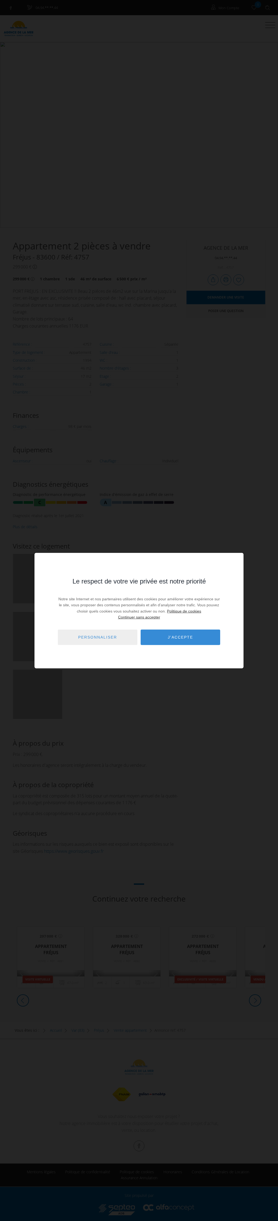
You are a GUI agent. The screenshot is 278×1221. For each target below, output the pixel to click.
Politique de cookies (184, 611)
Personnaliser (97, 637)
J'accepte (180, 637)
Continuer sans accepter (139, 617)
